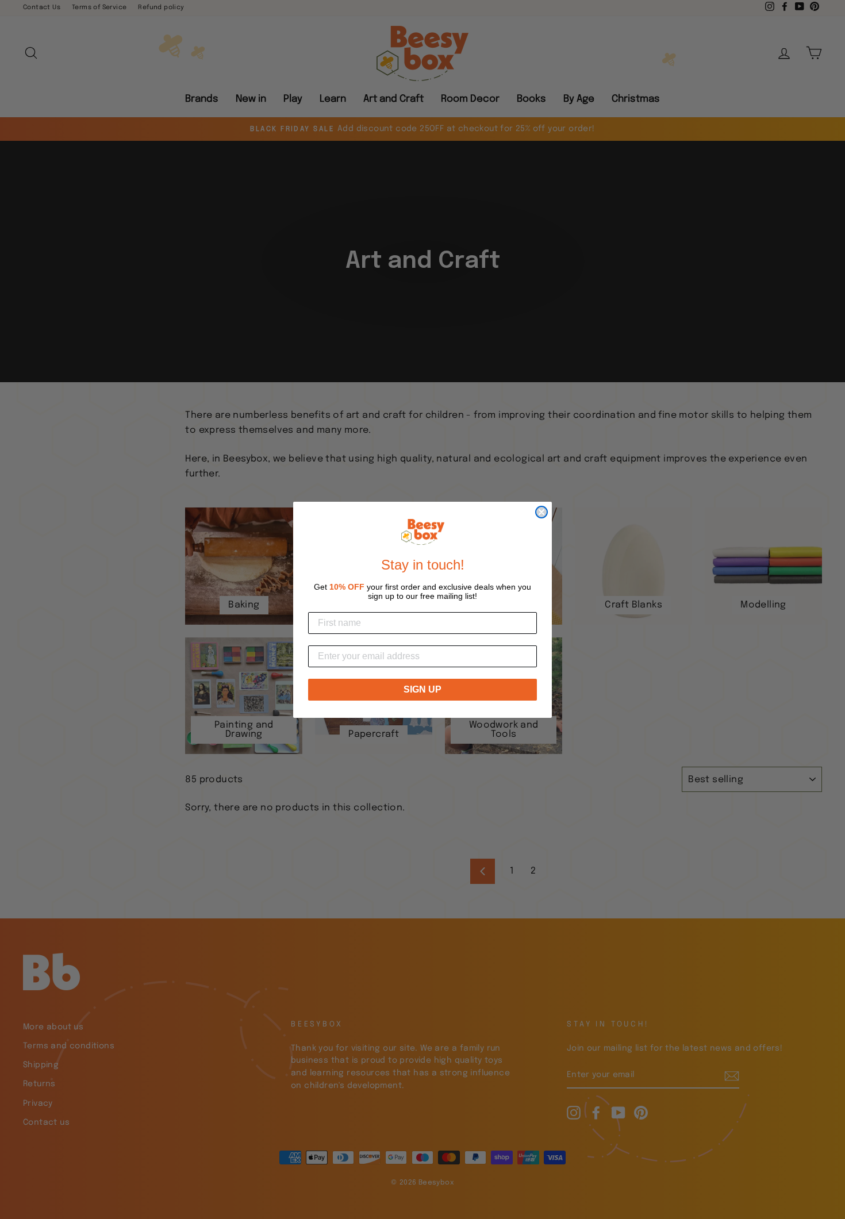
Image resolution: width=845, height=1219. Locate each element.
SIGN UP (422, 689)
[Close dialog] (541, 512)
